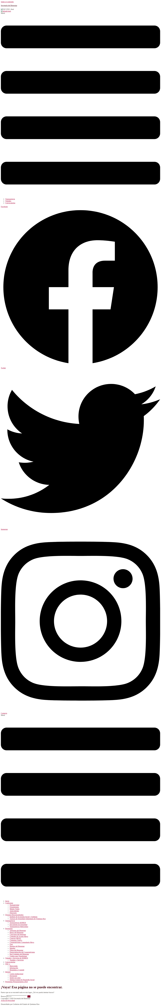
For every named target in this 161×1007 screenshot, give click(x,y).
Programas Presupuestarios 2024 (16, 982)
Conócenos (9, 903)
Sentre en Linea (15, 978)
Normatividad (14, 905)
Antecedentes (14, 911)
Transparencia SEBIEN (18, 923)
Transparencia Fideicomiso (19, 927)
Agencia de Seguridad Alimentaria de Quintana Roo (28, 919)
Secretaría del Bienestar (9, 5)
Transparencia (10, 199)
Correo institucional (16, 974)
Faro (11, 944)
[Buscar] (28, 996)
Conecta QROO (15, 938)
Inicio (7, 901)
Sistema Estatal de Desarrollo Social (22, 980)
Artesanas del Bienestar (18, 930)
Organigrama (14, 907)
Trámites (8, 201)
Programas (9, 929)
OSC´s (7, 964)
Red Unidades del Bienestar (19, 954)
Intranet (8, 972)
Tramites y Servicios (17, 960)
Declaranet (13, 976)
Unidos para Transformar (18, 956)
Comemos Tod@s (16, 940)
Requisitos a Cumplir (17, 970)
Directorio (13, 913)
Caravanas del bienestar (18, 934)
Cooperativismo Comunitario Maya (22, 942)
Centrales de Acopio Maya (19, 936)
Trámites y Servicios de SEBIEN (16, 958)
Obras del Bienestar (16, 950)
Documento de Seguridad (18, 925)
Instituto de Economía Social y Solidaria (23, 917)
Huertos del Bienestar (17, 946)
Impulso (12, 948)
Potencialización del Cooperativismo (22, 952)
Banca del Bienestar (16, 932)
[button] (80, 104)
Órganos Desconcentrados (14, 915)
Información (14, 968)
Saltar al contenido (7, 2)
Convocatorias (10, 203)
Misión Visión (14, 909)
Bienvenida (14, 966)
